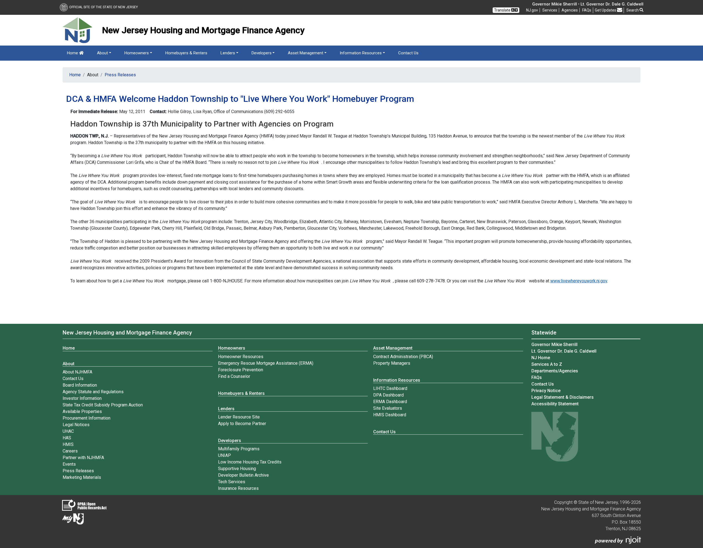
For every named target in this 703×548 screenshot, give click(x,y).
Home (73, 52)
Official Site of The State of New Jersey (103, 7)
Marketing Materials (82, 477)
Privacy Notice (545, 390)
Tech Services (231, 481)
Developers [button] (262, 52)
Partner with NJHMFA (83, 457)
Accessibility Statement (555, 403)
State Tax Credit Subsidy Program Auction (103, 405)
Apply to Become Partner (242, 423)
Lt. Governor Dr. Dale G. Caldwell (563, 351)
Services (549, 10)
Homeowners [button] (136, 52)
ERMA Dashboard (390, 401)
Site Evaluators (387, 408)
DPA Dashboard (388, 395)
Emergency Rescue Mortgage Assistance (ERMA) (265, 363)
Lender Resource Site (239, 417)
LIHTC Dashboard (390, 388)
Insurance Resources (238, 488)
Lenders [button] (228, 52)
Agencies (570, 10)
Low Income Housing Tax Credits (249, 462)
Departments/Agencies (554, 370)
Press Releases (120, 74)
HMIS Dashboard (389, 414)
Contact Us (408, 52)
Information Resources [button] (361, 52)
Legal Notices (76, 424)
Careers (70, 451)
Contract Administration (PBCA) (403, 356)
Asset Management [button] (305, 52)
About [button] (102, 52)
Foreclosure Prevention (240, 369)
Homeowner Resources (240, 356)
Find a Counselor (234, 376)
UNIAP (224, 455)
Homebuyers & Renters (186, 52)
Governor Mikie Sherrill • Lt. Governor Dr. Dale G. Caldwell (587, 4)
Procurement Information (86, 418)
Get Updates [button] (606, 10)
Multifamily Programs (239, 448)
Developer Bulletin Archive (243, 475)
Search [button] (633, 10)
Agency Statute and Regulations (93, 391)
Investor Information (82, 398)
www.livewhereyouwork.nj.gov (578, 280)
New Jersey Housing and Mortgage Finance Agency (127, 332)
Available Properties (82, 411)
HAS (67, 437)
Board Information (80, 385)
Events (69, 464)
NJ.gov (532, 10)
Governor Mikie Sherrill (554, 344)
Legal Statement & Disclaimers (562, 397)
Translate (502, 10)
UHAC (68, 431)
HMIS (68, 444)
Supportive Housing (237, 468)
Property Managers (391, 363)
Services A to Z (546, 364)
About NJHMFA (77, 372)
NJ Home (540, 357)
